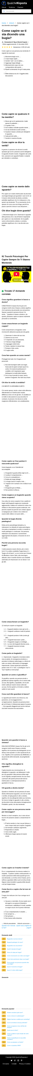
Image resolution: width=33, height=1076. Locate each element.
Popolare (20, 7)
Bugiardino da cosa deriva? (14, 945)
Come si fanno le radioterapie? (15, 1016)
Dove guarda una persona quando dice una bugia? (18, 963)
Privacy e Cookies (24, 1064)
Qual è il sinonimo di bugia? (15, 966)
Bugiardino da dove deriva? (14, 939)
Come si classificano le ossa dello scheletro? (16, 1038)
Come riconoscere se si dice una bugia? (18, 955)
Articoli (4, 7)
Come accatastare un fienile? (15, 1042)
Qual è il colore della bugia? (15, 970)
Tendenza (12, 7)
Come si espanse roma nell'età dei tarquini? (16, 1026)
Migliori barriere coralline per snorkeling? (18, 1019)
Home (4, 23)
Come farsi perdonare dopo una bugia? (18, 959)
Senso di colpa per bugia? (14, 952)
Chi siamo (6, 1064)
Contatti (14, 1064)
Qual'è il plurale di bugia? (14, 949)
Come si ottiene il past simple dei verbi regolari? (18, 1034)
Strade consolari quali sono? (15, 1012)
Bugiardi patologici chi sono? (15, 942)
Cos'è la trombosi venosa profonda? (17, 1022)
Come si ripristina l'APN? (14, 1045)
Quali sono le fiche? (12, 1030)
